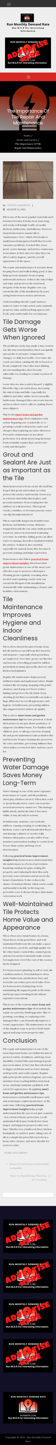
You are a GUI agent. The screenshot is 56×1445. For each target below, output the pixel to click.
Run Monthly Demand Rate (28, 24)
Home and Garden (15, 1152)
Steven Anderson (18, 205)
